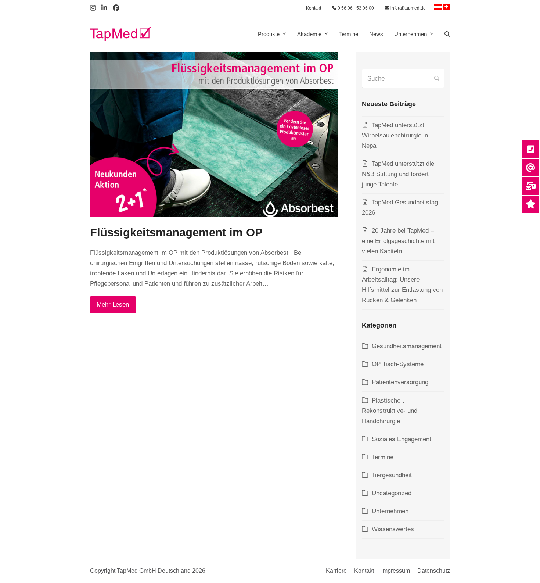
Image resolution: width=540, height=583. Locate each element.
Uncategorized (391, 493)
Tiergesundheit (392, 475)
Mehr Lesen (113, 304)
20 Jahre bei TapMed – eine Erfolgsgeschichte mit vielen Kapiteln (398, 241)
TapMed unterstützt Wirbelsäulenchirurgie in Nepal (395, 135)
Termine (382, 457)
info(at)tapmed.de (407, 8)
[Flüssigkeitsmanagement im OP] (214, 134)
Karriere (336, 571)
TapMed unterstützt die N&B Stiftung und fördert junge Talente (398, 174)
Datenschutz (433, 571)
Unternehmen (390, 511)
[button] (447, 34)
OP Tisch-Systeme (398, 364)
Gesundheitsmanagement (407, 346)
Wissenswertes (393, 529)
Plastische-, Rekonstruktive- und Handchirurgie (389, 411)
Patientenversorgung (400, 382)
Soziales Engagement (401, 439)
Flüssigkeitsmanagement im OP (176, 232)
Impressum (395, 571)
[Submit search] (436, 78)
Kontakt (313, 8)
